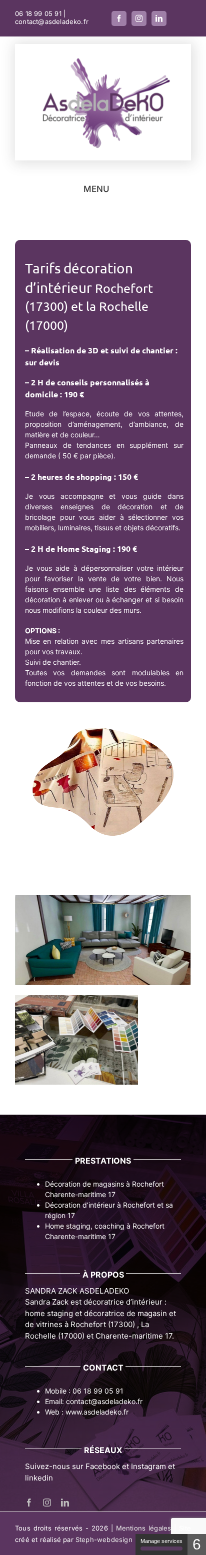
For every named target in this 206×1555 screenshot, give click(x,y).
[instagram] (139, 18)
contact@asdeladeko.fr (51, 21)
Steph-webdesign (104, 1540)
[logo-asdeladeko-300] (103, 57)
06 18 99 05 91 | (40, 13)
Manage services (161, 1541)
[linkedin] (159, 18)
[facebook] (119, 18)
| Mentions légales (141, 1528)
